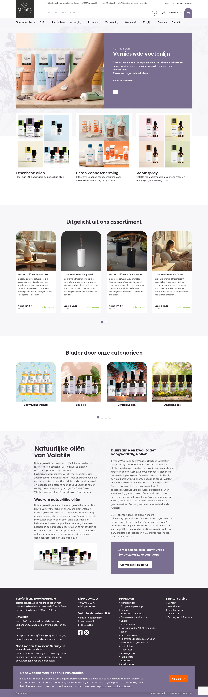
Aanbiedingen (128, 602)
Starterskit (126, 660)
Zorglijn (147, 22)
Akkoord (177, 678)
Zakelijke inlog (175, 609)
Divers (161, 22)
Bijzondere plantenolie (132, 613)
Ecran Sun (176, 22)
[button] (102, 322)
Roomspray (94, 22)
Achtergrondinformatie (180, 617)
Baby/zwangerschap (132, 606)
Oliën (42, 22)
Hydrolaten (127, 646)
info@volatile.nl (88, 606)
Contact (188, 3)
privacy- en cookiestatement (115, 686)
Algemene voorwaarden (181, 693)
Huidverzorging (129, 635)
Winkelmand (174, 606)
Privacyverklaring (159, 693)
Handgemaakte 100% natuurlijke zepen (138, 629)
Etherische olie (128, 624)
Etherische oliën (24, 22)
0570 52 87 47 (88, 602)
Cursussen (169, 3)
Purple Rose (58, 22)
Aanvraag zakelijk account (134, 564)
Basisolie (125, 609)
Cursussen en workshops (134, 617)
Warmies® (131, 22)
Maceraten (126, 649)
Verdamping (111, 22)
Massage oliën (128, 653)
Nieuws (180, 3)
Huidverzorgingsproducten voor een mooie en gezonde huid (138, 640)
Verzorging (75, 22)
